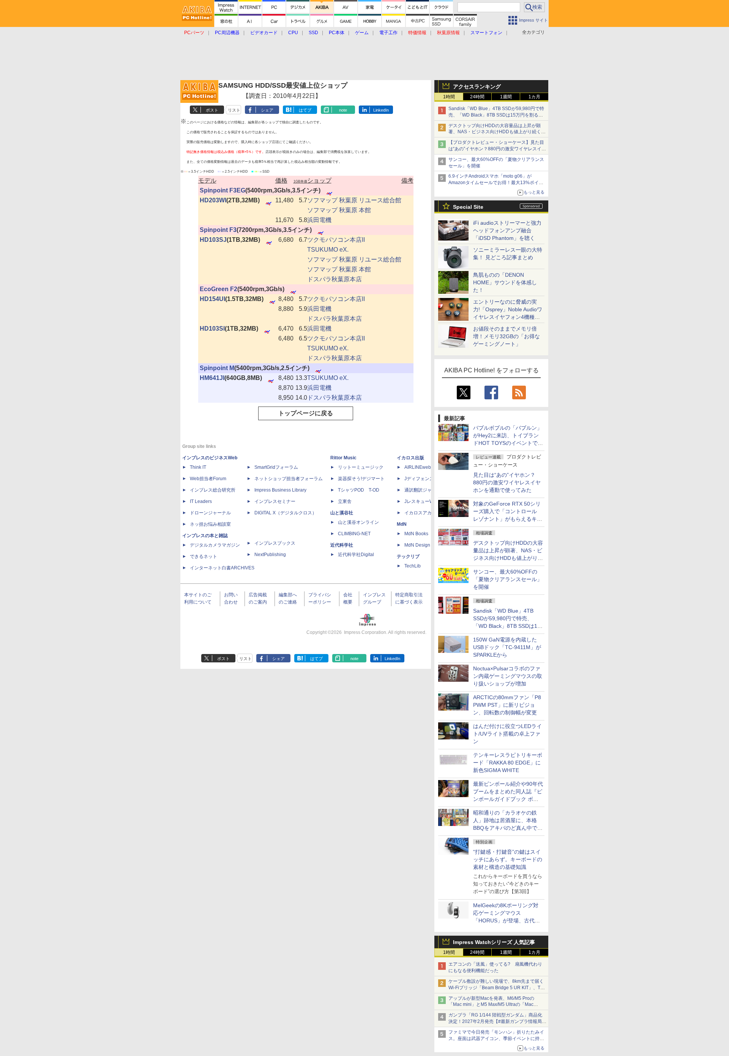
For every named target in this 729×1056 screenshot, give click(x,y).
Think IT (198, 467)
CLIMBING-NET (354, 533)
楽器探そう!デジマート (361, 478)
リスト (234, 110)
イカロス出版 (410, 457)
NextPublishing (270, 554)
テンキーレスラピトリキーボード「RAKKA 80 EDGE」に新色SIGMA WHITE (507, 762)
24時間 (477, 96)
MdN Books (416, 533)
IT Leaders (201, 501)
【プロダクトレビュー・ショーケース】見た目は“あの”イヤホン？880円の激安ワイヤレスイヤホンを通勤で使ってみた (497, 149)
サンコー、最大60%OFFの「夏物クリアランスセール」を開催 (507, 579)
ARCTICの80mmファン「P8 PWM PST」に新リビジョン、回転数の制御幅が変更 (507, 705)
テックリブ (408, 556)
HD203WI (213, 200)
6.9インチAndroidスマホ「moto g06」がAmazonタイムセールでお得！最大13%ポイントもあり (495, 182)
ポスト (212, 110)
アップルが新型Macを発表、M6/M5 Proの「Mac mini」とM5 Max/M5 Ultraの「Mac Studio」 (491, 1005)
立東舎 (345, 501)
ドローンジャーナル (210, 512)
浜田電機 (319, 220)
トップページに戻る (305, 413)
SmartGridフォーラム (276, 467)
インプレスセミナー (274, 501)
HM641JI (212, 378)
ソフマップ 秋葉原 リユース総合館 (354, 200)
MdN (402, 524)
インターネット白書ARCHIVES (222, 568)
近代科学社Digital (356, 554)
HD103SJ (213, 239)
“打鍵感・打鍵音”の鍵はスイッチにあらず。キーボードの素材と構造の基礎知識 (507, 859)
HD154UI (212, 299)
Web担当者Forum (208, 478)
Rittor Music (343, 457)
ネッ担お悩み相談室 (210, 524)
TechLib (412, 566)
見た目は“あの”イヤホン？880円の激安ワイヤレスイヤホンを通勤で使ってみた (507, 482)
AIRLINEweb (417, 467)
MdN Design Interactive (428, 545)
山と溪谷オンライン (358, 522)
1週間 (506, 96)
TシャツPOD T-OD (358, 490)
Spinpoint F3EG (222, 190)
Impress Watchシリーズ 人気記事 (494, 942)
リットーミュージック (360, 467)
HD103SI (212, 328)
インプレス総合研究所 (212, 490)
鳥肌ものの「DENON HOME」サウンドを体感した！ (505, 282)
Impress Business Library (280, 490)
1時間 (449, 96)
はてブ (305, 110)
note (343, 110)
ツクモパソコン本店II (336, 239)
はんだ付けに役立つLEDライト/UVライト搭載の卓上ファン (507, 733)
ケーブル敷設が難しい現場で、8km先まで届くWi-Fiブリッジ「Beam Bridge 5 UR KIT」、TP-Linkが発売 (496, 988)
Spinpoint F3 (218, 230)
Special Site (468, 207)
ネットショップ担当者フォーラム (288, 478)
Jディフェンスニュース (428, 478)
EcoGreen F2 (218, 289)
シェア (267, 110)
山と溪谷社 (341, 512)
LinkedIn (381, 110)
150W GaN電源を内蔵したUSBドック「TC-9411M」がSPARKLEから (507, 647)
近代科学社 (341, 545)
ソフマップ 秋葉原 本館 (339, 210)
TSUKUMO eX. (328, 249)
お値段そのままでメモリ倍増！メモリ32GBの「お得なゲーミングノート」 (506, 336)
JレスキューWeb (421, 501)
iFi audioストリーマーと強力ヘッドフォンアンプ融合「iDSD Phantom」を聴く (507, 230)
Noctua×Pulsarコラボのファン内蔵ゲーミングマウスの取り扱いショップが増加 (507, 676)
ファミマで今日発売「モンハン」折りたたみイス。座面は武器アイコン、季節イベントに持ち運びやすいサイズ (496, 1038)
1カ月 (534, 96)
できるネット (203, 556)
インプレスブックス (274, 543)
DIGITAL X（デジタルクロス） (285, 512)
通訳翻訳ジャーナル (424, 490)
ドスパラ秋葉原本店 (334, 279)
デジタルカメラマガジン (215, 545)
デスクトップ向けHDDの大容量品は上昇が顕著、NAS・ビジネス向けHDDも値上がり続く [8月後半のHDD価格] (497, 132)
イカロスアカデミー (424, 512)
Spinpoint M (217, 368)
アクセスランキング (477, 87)
